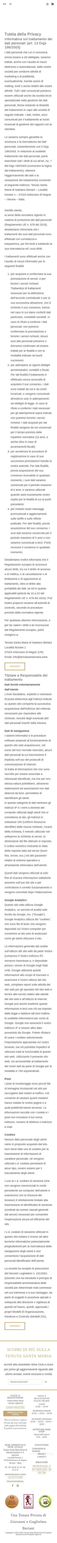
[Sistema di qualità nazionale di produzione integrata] (45, 1495)
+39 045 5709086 (15, 1477)
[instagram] (18, 1486)
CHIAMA (9, 1407)
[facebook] (13, 1486)
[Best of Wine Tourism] (12, 1495)
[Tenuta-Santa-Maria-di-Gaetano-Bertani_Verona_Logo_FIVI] (28, 1495)
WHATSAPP (19, 1407)
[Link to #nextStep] (46, 1381)
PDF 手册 (42, 1472)
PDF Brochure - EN (41, 1469)
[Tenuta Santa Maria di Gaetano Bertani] (28, 7)
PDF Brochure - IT (42, 1466)
